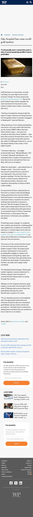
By (5, 82)
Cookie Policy (28, 467)
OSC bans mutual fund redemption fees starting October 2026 (21, 397)
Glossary (4, 465)
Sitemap (29, 472)
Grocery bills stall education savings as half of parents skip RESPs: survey (21, 406)
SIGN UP (16, 383)
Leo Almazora (5, 82)
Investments (7, 35)
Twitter (3, 324)
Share (2, 87)
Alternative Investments (18, 35)
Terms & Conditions (7, 472)
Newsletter (4, 467)
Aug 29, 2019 (4, 84)
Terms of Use (5, 470)
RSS (29, 474)
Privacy (29, 465)
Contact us (28, 463)
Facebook (14, 321)
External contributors (7, 476)
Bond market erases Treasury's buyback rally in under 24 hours (21, 415)
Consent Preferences (26, 470)
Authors (3, 474)
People (3, 463)
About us (29, 461)
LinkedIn (22, 321)
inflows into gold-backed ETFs (11, 99)
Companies (4, 461)
